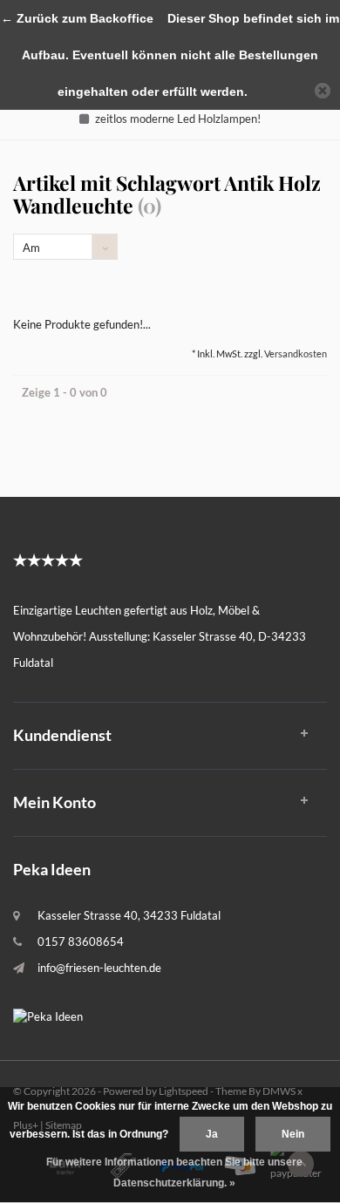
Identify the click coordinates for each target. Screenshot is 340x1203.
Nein (293, 1134)
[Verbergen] (322, 90)
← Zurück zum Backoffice (77, 18)
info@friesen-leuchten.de (99, 968)
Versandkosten (295, 353)
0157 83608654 (80, 941)
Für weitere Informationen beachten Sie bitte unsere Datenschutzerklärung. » (174, 1172)
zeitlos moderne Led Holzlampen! (178, 119)
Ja (212, 1134)
